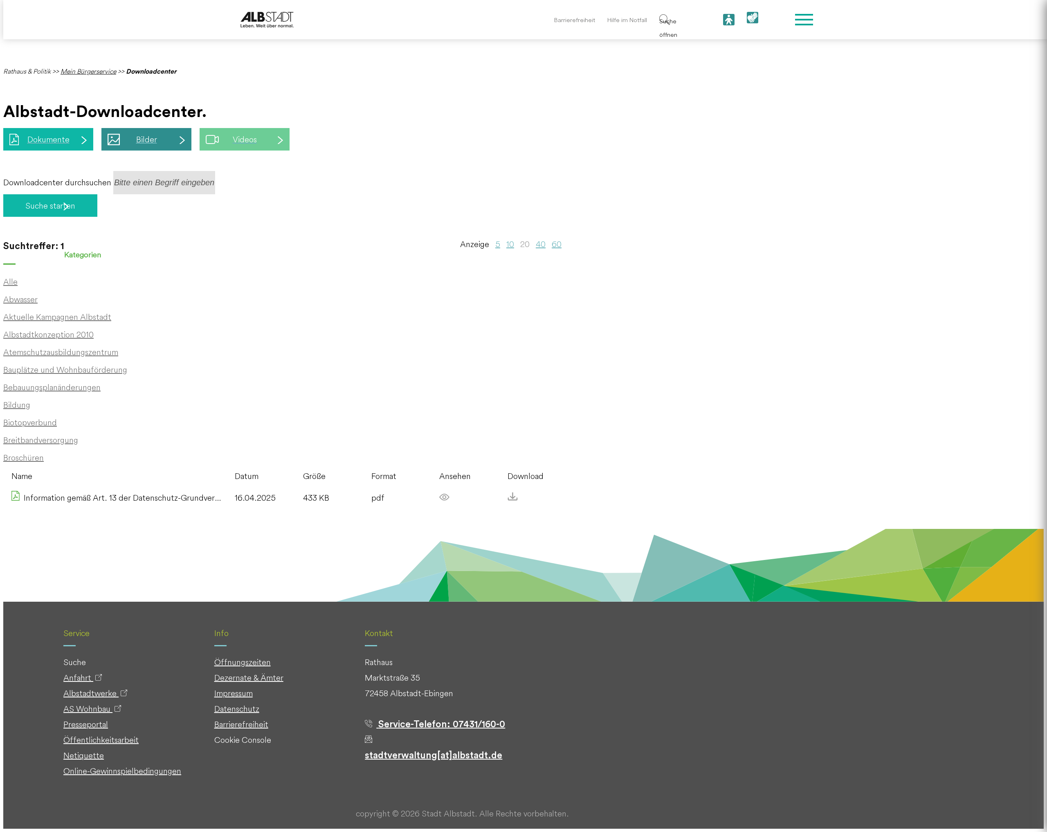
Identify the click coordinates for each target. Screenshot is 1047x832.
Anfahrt (78, 677)
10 (510, 244)
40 (541, 244)
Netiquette (83, 755)
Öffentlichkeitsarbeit (101, 740)
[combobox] (164, 182)
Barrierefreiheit (574, 20)
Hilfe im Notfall (627, 20)
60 (557, 244)
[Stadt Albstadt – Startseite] (267, 20)
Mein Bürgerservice (88, 71)
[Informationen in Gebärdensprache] (752, 20)
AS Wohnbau (87, 709)
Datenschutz (236, 709)
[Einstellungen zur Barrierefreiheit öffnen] (729, 19)
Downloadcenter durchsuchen (57, 182)
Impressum (233, 693)
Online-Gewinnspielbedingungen (122, 771)
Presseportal (85, 724)
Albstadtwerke (91, 693)
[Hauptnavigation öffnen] (804, 19)
